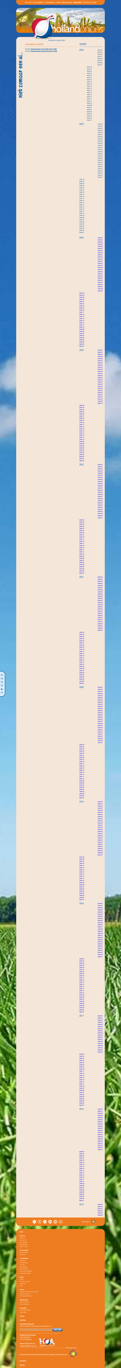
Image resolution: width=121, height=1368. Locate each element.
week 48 (100, 132)
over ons (28, 2)
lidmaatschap (66, 2)
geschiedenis (23, 1242)
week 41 (100, 147)
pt (2, 693)
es (2, 682)
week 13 (89, 94)
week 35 (100, 160)
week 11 (89, 99)
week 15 (89, 90)
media (58, 2)
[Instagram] (34, 1224)
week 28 (100, 63)
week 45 (100, 139)
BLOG (21, 1286)
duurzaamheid (24, 1269)
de (2, 675)
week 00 (81, 461)
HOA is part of (86, 1222)
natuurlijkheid (23, 1267)
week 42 (100, 145)
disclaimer (23, 1320)
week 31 (100, 56)
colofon (22, 1316)
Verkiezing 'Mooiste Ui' (26, 1296)
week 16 (89, 88)
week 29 (100, 60)
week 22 (89, 75)
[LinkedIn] (44, 1224)
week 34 (100, 50)
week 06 (89, 109)
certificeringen (24, 1252)
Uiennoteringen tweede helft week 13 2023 (44, 51)
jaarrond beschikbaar (26, 1271)
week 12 (89, 97)
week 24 (89, 71)
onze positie (23, 1240)
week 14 (89, 92)
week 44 (100, 141)
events (22, 1289)
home (21, 1232)
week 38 (100, 154)
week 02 (89, 118)
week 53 (100, 687)
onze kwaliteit (38, 2)
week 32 (100, 54)
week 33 (100, 52)
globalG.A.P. (23, 1254)
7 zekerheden (49, 2)
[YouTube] (50, 1224)
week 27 (100, 65)
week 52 (100, 124)
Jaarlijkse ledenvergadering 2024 (29, 1292)
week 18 (89, 84)
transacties (77, 2)
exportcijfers (61, 40)
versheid (22, 1265)
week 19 (89, 82)
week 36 (100, 158)
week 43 (100, 143)
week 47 (100, 135)
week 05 (89, 111)
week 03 (89, 116)
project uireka (24, 1246)
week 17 (89, 86)
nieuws (22, 1279)
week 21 (89, 77)
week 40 (100, 149)
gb (2, 678)
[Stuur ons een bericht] (60, 1224)
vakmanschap (24, 1263)
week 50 (100, 128)
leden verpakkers (24, 1304)
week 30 (100, 58)
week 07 (89, 107)
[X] (39, 1224)
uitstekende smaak (25, 1273)
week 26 (89, 67)
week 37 (100, 156)
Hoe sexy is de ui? (25, 1294)
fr (2, 686)
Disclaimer (23, 1361)
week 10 (89, 101)
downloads (23, 1283)
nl (2, 689)
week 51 (100, 126)
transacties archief (25, 1310)
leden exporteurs (24, 1302)
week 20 (89, 80)
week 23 (89, 73)
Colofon (22, 1365)
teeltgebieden (24, 1244)
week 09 (89, 103)
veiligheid (22, 1260)
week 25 (89, 69)
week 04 (89, 114)
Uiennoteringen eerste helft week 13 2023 (44, 49)
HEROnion (22, 1238)
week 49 (100, 130)
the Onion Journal (89, 2)
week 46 (100, 137)
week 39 (100, 152)
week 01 (89, 120)
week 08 (89, 105)
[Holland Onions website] (55, 1224)
